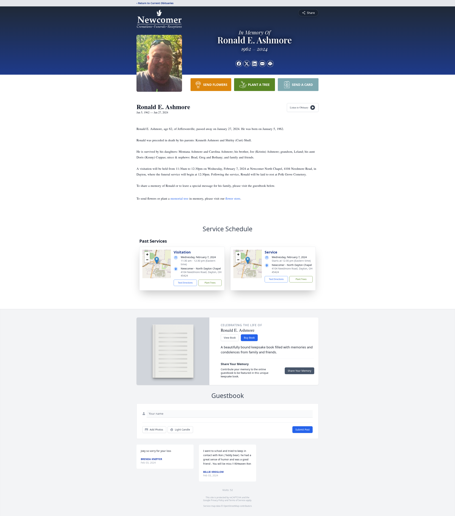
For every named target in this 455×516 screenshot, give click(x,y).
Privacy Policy (217, 500)
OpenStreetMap (231, 505)
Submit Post (302, 429)
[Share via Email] (262, 63)
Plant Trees (210, 282)
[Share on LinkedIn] (254, 63)
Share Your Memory (299, 370)
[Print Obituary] (270, 63)
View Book (230, 337)
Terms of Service (237, 500)
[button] (156, 260)
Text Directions (185, 282)
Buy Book (249, 337)
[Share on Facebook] (239, 63)
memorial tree (179, 198)
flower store (232, 198)
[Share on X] (246, 63)
